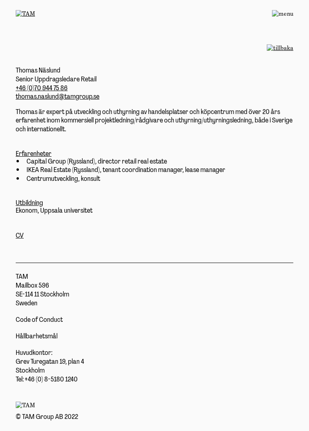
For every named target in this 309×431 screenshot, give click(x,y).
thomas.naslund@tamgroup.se (57, 96)
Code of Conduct (39, 319)
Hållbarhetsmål (37, 336)
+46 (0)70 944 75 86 (42, 88)
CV (20, 235)
